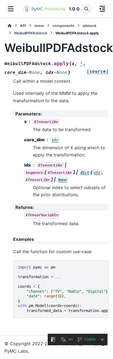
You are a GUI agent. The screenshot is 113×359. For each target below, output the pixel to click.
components (63, 26)
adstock (89, 26)
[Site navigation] (10, 8)
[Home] (9, 26)
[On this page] (102, 8)
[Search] (86, 8)
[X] (65, 347)
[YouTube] (88, 347)
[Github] (73, 347)
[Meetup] (96, 347)
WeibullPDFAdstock (30, 33)
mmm (39, 26)
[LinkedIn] (80, 347)
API (23, 26)
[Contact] (103, 347)
